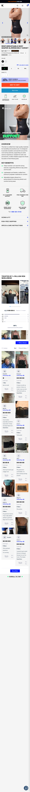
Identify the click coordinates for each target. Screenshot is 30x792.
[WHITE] (6, 61)
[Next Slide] (27, 334)
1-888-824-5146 (15, 212)
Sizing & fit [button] (6, 217)
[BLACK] (3, 61)
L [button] (11, 68)
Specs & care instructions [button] (12, 225)
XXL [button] (25, 68)
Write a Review (23, 343)
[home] (2, 6)
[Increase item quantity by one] (7, 75)
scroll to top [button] (15, 576)
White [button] (6, 61)
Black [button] (3, 61)
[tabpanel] (15, 163)
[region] (15, 334)
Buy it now (15, 90)
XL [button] (18, 68)
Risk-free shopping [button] (9, 221)
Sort (15, 348)
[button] (17, 5)
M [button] (4, 68)
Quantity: (4, 72)
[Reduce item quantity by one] (3, 75)
